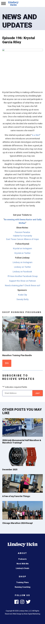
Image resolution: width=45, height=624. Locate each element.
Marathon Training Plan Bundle (17, 355)
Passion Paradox (22, 232)
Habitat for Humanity (22, 235)
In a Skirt (36, 135)
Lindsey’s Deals (22, 568)
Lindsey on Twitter (22, 267)
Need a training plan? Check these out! (22, 285)
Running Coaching (22, 587)
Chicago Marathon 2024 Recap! (17, 523)
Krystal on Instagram (22, 248)
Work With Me (22, 564)
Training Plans (22, 582)
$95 (7, 363)
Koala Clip (22, 294)
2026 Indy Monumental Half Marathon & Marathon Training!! (21, 441)
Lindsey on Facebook (22, 271)
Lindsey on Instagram (22, 262)
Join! (37, 393)
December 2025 (9, 469)
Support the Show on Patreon (22, 281)
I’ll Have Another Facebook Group (23, 276)
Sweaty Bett (22, 299)
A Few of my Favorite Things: (16, 496)
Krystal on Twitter (23, 253)
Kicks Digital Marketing (32, 614)
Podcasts (22, 559)
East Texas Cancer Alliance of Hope (22, 239)
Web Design (17, 614)
